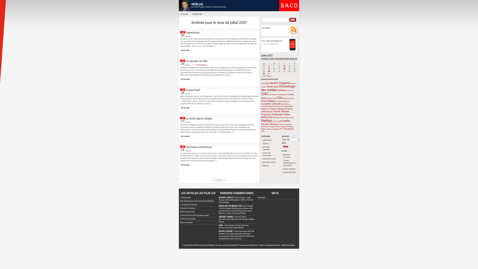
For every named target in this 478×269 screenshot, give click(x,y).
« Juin (263, 76)
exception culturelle (271, 103)
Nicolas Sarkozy (269, 124)
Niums (277, 245)
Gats (286, 117)
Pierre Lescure (281, 127)
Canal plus (272, 86)
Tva (285, 129)
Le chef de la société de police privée (194, 215)
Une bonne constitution (198, 147)
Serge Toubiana (289, 169)
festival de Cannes (282, 106)
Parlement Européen (268, 127)
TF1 (281, 129)
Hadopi (266, 121)
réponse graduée (273, 129)
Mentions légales (288, 245)
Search (292, 20)
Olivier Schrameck (285, 124)
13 (284, 66)
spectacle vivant (269, 162)
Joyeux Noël (192, 90)
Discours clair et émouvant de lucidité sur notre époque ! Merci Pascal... (236, 219)
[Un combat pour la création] (285, 147)
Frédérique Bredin (278, 117)
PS (288, 127)
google (291, 117)
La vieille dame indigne (198, 118)
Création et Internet (187, 208)
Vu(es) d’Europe (289, 172)
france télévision (278, 109)
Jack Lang (276, 121)
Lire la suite (185, 50)
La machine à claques (188, 205)
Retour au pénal (186, 222)
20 (284, 69)
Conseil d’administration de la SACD (289, 163)
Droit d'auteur (268, 101)
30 (264, 74)
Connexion (261, 198)
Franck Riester (281, 111)
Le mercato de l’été (196, 61)
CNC (264, 94)
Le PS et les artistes (188, 219)
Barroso (293, 83)
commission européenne (278, 95)
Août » (269, 76)
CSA (279, 98)
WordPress (253, 245)
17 (269, 69)
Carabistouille (185, 198)
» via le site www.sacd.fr (270, 44)
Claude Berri (290, 90)
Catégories (196, 14)
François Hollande (271, 114)
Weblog (266, 166)
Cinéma (281, 90)
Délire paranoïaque (187, 212)
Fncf (269, 109)
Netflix (286, 120)
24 (269, 71)
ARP (267, 83)
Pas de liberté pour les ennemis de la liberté (197, 201)
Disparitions (192, 32)
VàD (262, 131)
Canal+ (263, 87)
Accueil (184, 14)
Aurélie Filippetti (280, 83)
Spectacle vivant (269, 159)
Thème (261, 245)
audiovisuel (267, 140)
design (269, 245)
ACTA (263, 83)
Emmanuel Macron (282, 101)
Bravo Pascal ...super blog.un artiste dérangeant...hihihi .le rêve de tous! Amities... (236, 200)
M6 (281, 121)
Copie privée (271, 98)
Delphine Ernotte (288, 98)
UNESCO (290, 129)
